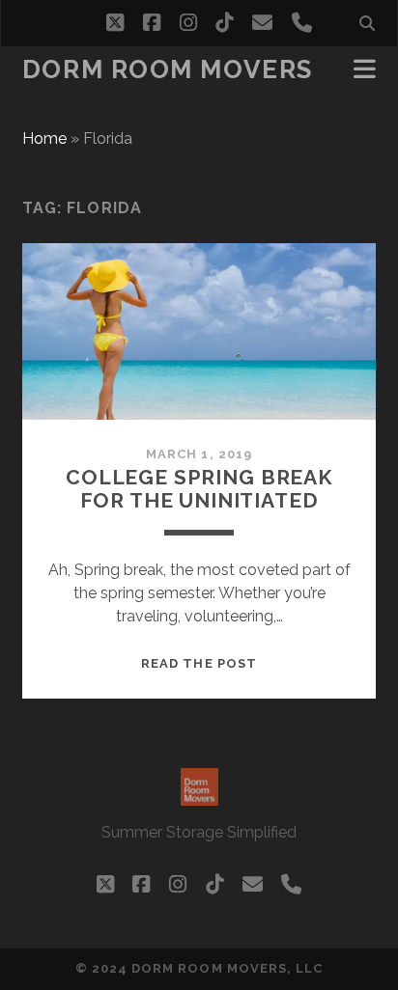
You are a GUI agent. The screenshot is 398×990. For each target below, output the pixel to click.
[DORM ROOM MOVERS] (199, 797)
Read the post (199, 663)
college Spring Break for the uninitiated (199, 488)
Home (44, 138)
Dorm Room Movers (167, 69)
